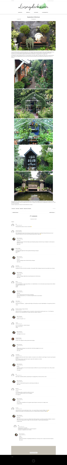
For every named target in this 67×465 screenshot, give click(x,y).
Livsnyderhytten (45, 12)
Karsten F (17, 388)
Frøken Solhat (18, 301)
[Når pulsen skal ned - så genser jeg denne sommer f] (22, 448)
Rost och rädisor (18, 248)
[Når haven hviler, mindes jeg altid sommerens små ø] (44, 448)
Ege (18, 425)
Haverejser (13, 208)
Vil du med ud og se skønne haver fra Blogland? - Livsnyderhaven (23, 221)
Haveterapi (17, 208)
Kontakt (12, 0)
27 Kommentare (33, 19)
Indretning (28, 12)
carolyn (17, 322)
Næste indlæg (51, 212)
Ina (16, 374)
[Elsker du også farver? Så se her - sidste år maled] (37, 448)
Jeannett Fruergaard (18, 230)
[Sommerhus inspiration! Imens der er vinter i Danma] (52, 448)
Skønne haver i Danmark (27, 208)
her (31, 204)
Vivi (16, 224)
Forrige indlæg (15, 212)
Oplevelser (36, 12)
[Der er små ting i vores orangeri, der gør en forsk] (14, 448)
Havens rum (20, 12)
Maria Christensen (19, 238)
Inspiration (21, 208)
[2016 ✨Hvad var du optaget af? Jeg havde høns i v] (29, 448)
